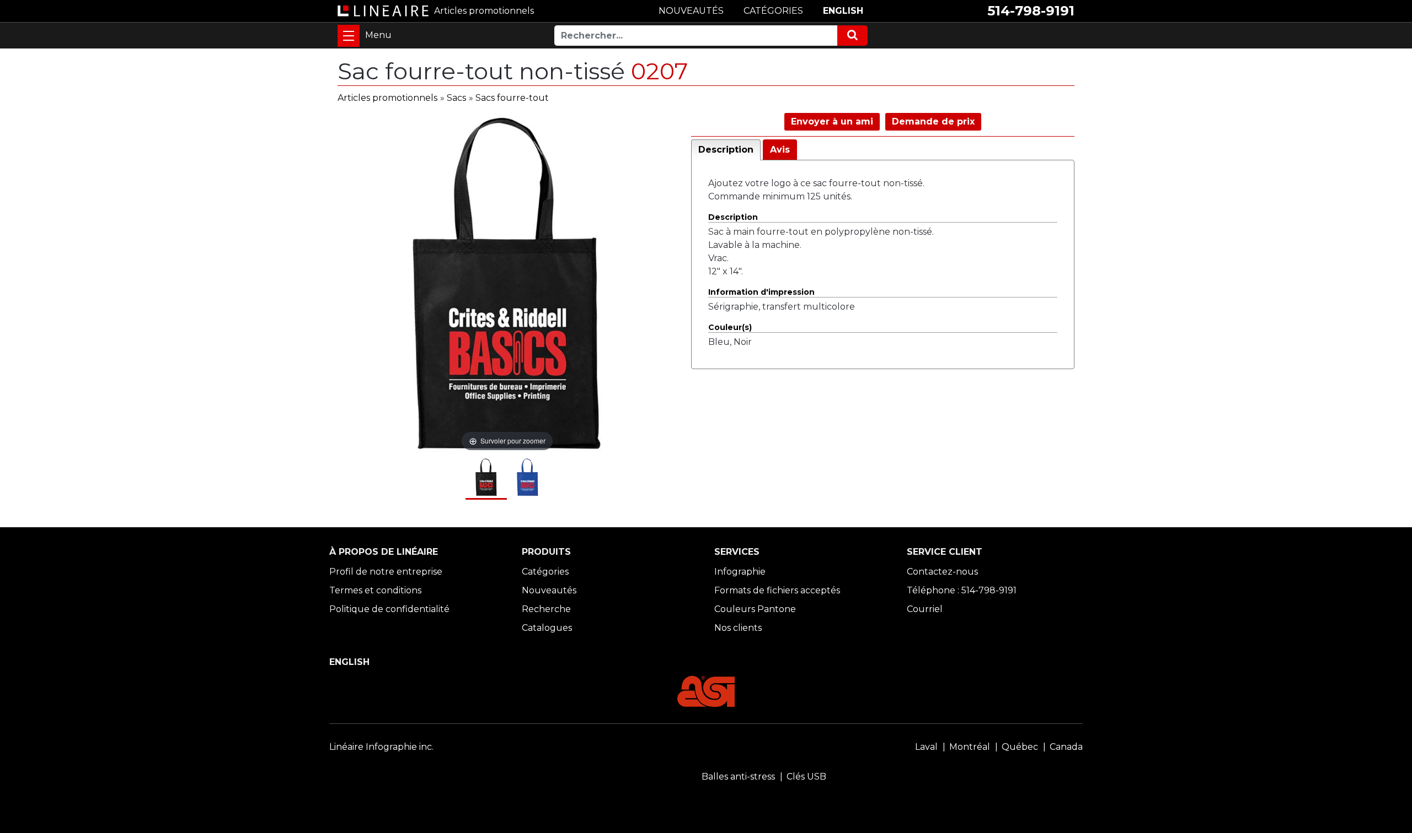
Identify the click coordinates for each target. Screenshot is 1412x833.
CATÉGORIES (773, 11)
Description (725, 149)
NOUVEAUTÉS (691, 11)
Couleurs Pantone (755, 609)
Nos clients (738, 628)
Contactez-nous (942, 571)
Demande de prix (933, 121)
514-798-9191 (1030, 11)
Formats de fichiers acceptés (777, 590)
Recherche (546, 609)
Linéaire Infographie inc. (381, 747)
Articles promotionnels (387, 98)
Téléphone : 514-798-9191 (962, 590)
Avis (780, 149)
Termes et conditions (375, 590)
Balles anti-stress (738, 776)
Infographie (740, 571)
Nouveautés (549, 590)
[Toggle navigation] (349, 36)
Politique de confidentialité (389, 609)
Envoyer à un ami (832, 121)
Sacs (456, 98)
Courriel (925, 609)
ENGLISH (843, 11)
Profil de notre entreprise (385, 571)
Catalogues (547, 628)
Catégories (545, 571)
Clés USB (806, 776)
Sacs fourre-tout (512, 98)
